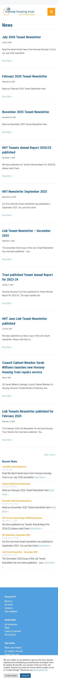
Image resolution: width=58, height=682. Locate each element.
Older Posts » (50, 454)
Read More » (40, 477)
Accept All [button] (25, 676)
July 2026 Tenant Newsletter (21, 37)
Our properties (11, 624)
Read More (7, 60)
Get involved (10, 634)
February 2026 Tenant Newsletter (24, 76)
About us (8, 601)
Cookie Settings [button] (11, 676)
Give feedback (11, 611)
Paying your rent (12, 654)
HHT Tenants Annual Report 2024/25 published (22, 518)
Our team (9, 604)
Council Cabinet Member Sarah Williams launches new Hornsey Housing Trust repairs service (23, 367)
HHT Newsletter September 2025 (24, 192)
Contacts (9, 608)
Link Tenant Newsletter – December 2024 (19, 552)
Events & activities (13, 631)
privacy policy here (40, 670)
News (7, 627)
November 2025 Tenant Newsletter (25, 112)
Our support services (14, 651)
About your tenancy (13, 647)
